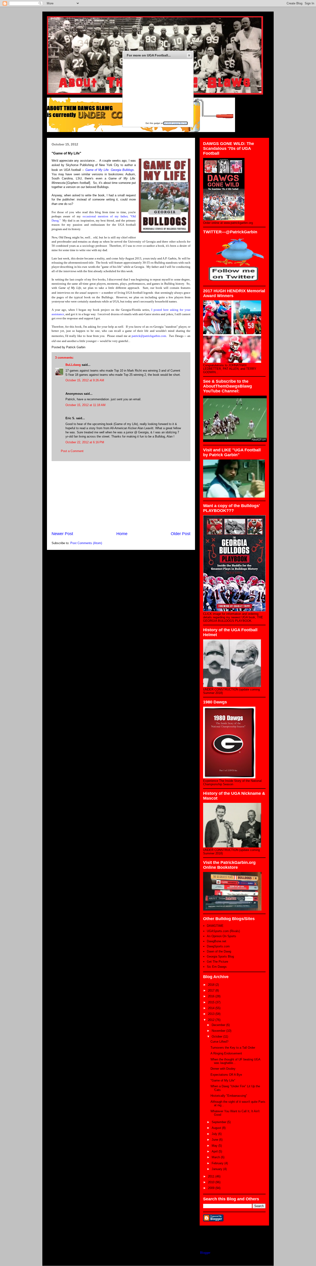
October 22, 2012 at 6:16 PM (84, 442)
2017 (211, 990)
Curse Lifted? (219, 1041)
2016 (211, 996)
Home (121, 533)
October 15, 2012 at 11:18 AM (85, 405)
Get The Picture (217, 961)
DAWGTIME (215, 925)
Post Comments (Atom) (86, 543)
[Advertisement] (121, 496)
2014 (211, 1008)
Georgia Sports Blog (220, 956)
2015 (211, 1002)
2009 (211, 1188)
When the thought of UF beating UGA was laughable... (235, 1061)
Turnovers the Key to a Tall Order (233, 1047)
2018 (211, 984)
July (215, 1134)
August (217, 1128)
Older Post (180, 533)
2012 (211, 1020)
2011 (211, 1176)
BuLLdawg (73, 365)
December (219, 1025)
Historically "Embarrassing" (229, 1095)
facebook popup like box (175, 123)
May (215, 1145)
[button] (189, 55)
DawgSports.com (218, 946)
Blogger (205, 1252)
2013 (211, 1014)
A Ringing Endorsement (226, 1053)
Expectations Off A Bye (226, 1074)
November (219, 1030)
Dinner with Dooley (223, 1068)
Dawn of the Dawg (219, 951)
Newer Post (62, 533)
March (216, 1157)
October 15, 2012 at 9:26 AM (84, 380)
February (218, 1163)
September (219, 1122)
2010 (211, 1182)
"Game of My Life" (223, 1080)
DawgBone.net (216, 941)
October (217, 1036)
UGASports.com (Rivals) (223, 931)
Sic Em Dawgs (217, 966)
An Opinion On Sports (221, 936)
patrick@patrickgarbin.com (149, 336)
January (217, 1169)
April (215, 1151)
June (215, 1139)
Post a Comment (72, 451)
